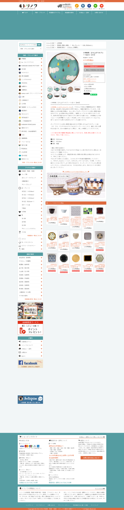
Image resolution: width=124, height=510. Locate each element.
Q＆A (103, 1)
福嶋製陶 (24, 138)
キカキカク (25, 72)
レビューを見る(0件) (89, 84)
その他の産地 (23, 295)
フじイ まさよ (26, 141)
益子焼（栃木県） (24, 268)
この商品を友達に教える (90, 88)
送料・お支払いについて (90, 78)
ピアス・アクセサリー (29, 245)
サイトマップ (94, 505)
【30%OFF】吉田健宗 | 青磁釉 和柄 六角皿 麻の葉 (100, 266)
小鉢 (24, 218)
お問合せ (24, 352)
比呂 (23, 135)
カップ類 (24, 174)
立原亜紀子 (25, 100)
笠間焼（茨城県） (24, 278)
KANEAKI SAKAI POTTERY (30, 65)
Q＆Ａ (23, 356)
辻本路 (24, 103)
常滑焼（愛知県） (24, 288)
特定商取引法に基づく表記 (80, 505)
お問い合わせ (99, 12)
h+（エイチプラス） (28, 62)
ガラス (24, 239)
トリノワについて (27, 345)
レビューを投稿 (87, 86)
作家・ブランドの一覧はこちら (31, 162)
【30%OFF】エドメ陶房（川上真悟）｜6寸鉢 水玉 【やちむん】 (52, 244)
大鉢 (24, 225)
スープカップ (27, 184)
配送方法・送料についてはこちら (59, 482)
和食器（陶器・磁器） (29, 171)
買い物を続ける (87, 90)
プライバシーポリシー (64, 505)
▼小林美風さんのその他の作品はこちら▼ (76, 171)
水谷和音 (24, 152)
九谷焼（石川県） (24, 271)
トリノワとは (95, 1)
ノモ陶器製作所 (26, 121)
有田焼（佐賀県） (24, 275)
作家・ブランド (40, 12)
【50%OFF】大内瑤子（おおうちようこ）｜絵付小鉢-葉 (100, 244)
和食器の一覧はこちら (34, 235)
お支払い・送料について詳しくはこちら (91, 437)
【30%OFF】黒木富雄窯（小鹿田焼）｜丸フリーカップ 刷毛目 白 (76, 244)
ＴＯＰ (26, 12)
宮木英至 (24, 155)
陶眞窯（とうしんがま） (29, 107)
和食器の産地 (69, 12)
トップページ (29, 505)
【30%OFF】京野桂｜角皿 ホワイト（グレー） (88, 244)
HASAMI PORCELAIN (29, 124)
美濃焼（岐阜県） (24, 264)
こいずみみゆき (26, 79)
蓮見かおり (25, 128)
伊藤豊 (24, 59)
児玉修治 (24, 83)
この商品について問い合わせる (95, 70)
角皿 (24, 208)
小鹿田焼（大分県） (25, 292)
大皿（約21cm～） (29, 201)
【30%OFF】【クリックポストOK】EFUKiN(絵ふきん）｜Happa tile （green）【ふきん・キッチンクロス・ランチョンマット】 (88, 221)
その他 (24, 232)
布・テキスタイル (27, 242)
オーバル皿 (26, 205)
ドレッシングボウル (29, 228)
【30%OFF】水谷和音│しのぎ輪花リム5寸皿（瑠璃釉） (64, 266)
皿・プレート (26, 188)
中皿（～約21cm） (29, 198)
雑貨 (23, 249)
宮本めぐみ (25, 159)
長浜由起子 (25, 117)
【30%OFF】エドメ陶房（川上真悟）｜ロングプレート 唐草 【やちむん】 (64, 245)
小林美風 (59, 43)
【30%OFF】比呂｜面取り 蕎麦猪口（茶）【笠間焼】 (52, 219)
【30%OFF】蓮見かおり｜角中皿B (100, 218)
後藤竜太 (24, 90)
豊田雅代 (24, 110)
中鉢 (24, 222)
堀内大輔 (24, 145)
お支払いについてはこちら (27, 482)
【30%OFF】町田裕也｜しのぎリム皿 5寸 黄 (76, 266)
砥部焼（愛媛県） (24, 282)
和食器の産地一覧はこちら (33, 299)
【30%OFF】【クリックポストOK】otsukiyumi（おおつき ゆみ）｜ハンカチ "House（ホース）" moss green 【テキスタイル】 (76, 221)
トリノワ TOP (50, 43)
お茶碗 (24, 211)
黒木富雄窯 (25, 76)
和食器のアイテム (54, 12)
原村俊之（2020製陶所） (30, 131)
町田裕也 (24, 148)
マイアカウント (40, 505)
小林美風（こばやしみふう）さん (61, 107)
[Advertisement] (62, 28)
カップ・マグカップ (29, 178)
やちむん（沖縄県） (25, 261)
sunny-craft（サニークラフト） (32, 93)
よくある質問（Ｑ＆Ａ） (90, 81)
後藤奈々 (24, 86)
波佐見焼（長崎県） (25, 257)
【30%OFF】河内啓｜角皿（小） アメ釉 (88, 266)
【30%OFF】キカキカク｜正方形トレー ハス (52, 266)
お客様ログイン (26, 342)
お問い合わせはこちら (90, 457)
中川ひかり (25, 114)
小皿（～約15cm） (29, 194)
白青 (23, 97)
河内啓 (24, 69)
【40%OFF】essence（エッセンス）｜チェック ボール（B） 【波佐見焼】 (64, 219)
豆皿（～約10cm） (29, 191)
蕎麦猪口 (26, 181)
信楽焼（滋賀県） (24, 285)
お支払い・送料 (84, 12)
